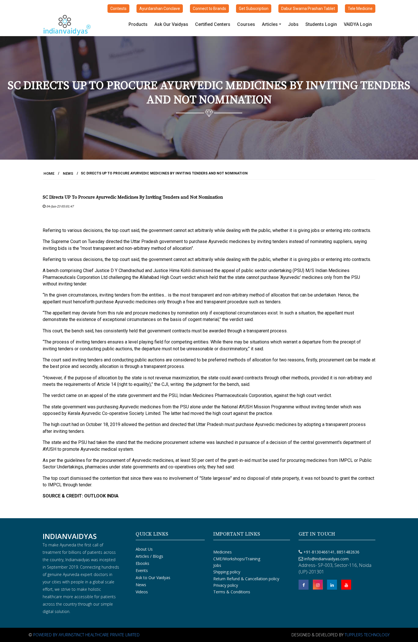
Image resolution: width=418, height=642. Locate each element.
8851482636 (347, 552)
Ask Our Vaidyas (171, 24)
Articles (270, 24)
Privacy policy (225, 585)
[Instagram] (318, 585)
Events (142, 570)
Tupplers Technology (367, 634)
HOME (49, 173)
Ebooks (142, 563)
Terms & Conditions (231, 591)
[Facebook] (304, 585)
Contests (118, 8)
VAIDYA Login (358, 24)
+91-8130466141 (319, 552)
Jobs (293, 24)
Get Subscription (253, 8)
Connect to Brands (209, 8)
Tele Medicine (360, 8)
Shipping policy (226, 572)
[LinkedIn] (332, 585)
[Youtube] (346, 585)
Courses (246, 24)
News (68, 173)
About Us (144, 549)
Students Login (321, 24)
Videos (142, 591)
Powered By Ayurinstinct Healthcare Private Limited (86, 634)
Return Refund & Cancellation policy (246, 578)
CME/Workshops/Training (236, 558)
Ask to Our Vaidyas (153, 577)
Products (138, 24)
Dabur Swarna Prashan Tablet (308, 8)
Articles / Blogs (149, 556)
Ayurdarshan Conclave (159, 8)
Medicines (222, 552)
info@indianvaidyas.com (326, 558)
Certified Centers (212, 24)
